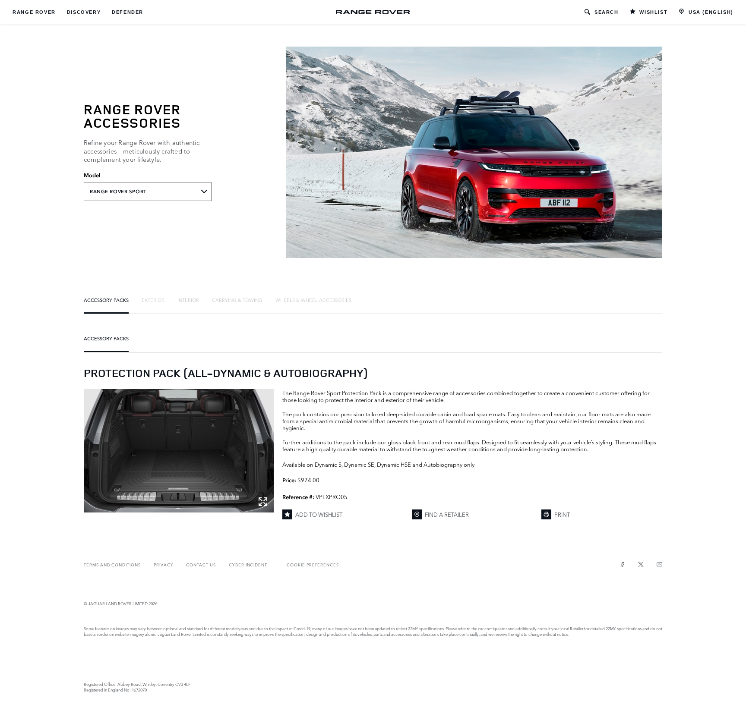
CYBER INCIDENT (248, 564)
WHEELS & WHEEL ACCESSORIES (313, 299)
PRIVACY (164, 564)
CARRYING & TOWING (237, 299)
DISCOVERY (84, 12)
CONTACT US (200, 564)
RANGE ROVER (34, 12)
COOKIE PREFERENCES (313, 564)
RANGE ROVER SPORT (118, 192)
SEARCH (606, 12)
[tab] (106, 300)
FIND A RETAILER (447, 514)
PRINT (562, 514)
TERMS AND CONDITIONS (112, 564)
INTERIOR (188, 299)
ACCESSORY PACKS (106, 299)
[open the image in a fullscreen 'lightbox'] (179, 450)
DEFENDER (127, 12)
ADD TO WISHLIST (318, 514)
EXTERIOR (153, 299)
